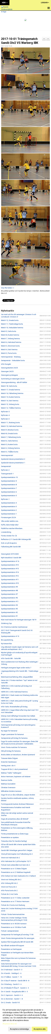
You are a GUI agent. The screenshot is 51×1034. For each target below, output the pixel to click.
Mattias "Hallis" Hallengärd (11, 773)
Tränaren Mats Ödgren (9, 758)
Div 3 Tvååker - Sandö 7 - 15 (11, 977)
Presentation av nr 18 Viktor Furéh (13, 927)
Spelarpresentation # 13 (10, 636)
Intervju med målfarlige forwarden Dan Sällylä (18, 716)
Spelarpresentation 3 (9, 506)
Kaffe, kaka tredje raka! (9, 525)
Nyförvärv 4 (5, 415)
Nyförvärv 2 (5, 470)
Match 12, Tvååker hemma (11, 408)
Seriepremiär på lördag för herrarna (14, 738)
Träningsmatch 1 (7, 474)
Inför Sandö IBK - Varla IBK (11, 658)
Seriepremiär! (6, 466)
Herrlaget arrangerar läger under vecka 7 (16, 668)
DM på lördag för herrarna (11, 751)
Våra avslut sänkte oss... (10, 521)
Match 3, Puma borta (8, 353)
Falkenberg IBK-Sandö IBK (11, 547)
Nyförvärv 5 (5, 412)
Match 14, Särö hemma (9, 401)
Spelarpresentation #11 (10, 580)
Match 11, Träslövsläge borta (12, 324)
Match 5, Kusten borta (9, 444)
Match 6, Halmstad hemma (11, 342)
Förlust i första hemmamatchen (13, 914)
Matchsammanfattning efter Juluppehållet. (17, 677)
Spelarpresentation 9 (9, 481)
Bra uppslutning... (7, 640)
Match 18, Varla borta (9, 386)
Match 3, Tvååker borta (9, 452)
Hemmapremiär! (7, 455)
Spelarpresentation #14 (10, 572)
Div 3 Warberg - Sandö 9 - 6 (11, 984)
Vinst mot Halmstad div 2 (10, 858)
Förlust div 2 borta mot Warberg (13, 905)
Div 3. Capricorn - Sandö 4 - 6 (12, 995)
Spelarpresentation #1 (9, 616)
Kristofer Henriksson (9, 762)
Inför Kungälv (6, 364)
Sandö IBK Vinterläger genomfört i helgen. (17, 850)
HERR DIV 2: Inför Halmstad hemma (14, 692)
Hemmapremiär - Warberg (11, 357)
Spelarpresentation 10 (9, 477)
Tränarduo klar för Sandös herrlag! (14, 841)
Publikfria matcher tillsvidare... (12, 528)
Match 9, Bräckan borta (9, 430)
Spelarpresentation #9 (9, 587)
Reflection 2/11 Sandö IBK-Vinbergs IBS (16, 539)
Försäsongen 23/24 (8, 517)
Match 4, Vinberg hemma (10, 448)
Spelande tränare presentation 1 (13, 463)
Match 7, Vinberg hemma (10, 339)
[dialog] (25, 1019)
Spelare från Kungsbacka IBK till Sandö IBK (17, 942)
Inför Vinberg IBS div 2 (9, 883)
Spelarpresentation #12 (10, 576)
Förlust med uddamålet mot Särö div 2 (15, 865)
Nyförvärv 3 (5, 419)
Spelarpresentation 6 (9, 492)
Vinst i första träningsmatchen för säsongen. (18, 938)
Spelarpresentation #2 (9, 612)
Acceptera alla (40, 1029)
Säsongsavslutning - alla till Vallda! (14, 382)
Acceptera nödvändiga (19, 1029)
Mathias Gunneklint (8, 784)
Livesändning (6, 532)
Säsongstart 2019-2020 (10, 554)
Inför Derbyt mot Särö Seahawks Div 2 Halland (18, 876)
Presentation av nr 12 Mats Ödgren (14, 869)
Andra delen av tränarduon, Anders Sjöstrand (18, 755)
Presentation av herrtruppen (11, 949)
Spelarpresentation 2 (9, 510)
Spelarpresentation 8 (9, 485)
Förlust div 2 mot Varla (9, 894)
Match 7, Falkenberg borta (11, 437)
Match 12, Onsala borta (9, 320)
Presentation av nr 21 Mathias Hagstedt (15, 872)
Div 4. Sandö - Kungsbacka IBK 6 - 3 (14, 992)
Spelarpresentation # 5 (9, 601)
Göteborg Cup (6, 623)
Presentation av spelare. (10, 837)
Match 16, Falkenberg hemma (12, 393)
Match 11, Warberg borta (10, 423)
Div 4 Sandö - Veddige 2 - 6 (11, 973)
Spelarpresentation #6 (9, 598)
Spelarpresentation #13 (10, 565)
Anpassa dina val (10, 1024)
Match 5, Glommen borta (10, 346)
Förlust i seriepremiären (10, 931)
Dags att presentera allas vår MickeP (14, 819)
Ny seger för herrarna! (9, 731)
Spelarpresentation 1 (9, 514)
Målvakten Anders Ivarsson (11, 791)
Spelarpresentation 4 (9, 503)
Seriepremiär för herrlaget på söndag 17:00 (17, 935)
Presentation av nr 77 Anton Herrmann (15, 901)
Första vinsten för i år (9, 536)
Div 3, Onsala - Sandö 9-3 (10, 1002)
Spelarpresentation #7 (9, 594)
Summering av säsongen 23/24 (12, 379)
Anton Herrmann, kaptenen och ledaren (15, 777)
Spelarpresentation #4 (9, 605)
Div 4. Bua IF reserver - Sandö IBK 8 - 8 (15, 981)
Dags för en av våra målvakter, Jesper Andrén (18, 795)
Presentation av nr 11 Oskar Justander (15, 898)
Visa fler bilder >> (7, 288)
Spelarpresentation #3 (9, 609)
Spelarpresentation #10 (10, 583)
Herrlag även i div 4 (8, 766)
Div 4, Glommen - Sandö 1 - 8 (12, 999)
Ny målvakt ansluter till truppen (12, 946)
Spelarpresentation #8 (9, 590)
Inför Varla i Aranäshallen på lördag (14, 707)
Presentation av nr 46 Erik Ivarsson (14, 924)
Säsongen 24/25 (7, 371)
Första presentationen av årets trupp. (15, 834)
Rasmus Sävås (6, 780)
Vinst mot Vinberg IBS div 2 (11, 880)
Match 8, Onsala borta (9, 433)
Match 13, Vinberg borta (10, 404)
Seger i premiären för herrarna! (12, 734)
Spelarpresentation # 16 (10, 561)
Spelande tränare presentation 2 (13, 459)
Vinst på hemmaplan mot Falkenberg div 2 (17, 854)
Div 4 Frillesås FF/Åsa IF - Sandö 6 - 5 (15, 988)
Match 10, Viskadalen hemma (12, 328)
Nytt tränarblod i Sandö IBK (11, 558)
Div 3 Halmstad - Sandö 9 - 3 (11, 970)
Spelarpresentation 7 (9, 488)
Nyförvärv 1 (5, 499)
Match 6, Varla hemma (9, 441)
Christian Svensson (8, 787)
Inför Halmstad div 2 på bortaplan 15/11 (16, 861)
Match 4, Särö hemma (9, 349)
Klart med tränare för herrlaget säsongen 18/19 (18, 620)
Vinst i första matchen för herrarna (14, 747)
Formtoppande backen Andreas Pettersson (17, 804)
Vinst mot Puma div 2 (9, 887)
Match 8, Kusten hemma (10, 335)
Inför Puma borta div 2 (9, 890)
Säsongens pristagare (9, 375)
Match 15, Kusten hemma (10, 397)
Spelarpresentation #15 (10, 569)
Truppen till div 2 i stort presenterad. (14, 769)
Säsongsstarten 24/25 (9, 368)
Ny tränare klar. (6, 644)
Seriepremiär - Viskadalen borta (13, 360)
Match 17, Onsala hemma (10, 390)
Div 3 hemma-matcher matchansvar (14, 627)
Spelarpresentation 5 (9, 496)
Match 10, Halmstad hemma (11, 426)
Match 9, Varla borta (8, 331)
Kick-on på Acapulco (9, 543)
